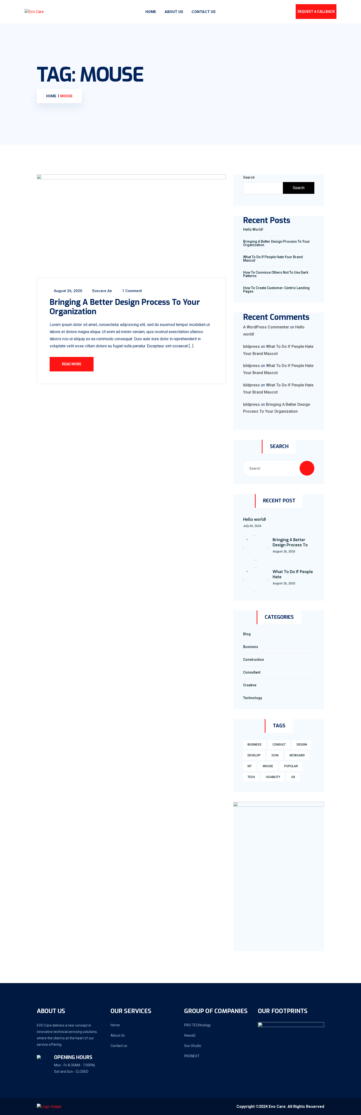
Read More (71, 364)
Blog (247, 634)
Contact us (204, 12)
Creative (249, 685)
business (255, 744)
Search (249, 177)
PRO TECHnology (197, 1025)
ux (293, 777)
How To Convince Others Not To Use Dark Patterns (275, 274)
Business (250, 647)
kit (250, 766)
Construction (253, 659)
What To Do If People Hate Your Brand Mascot (273, 258)
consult (279, 744)
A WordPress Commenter (266, 327)
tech (251, 777)
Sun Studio (192, 1046)
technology (252, 698)
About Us (174, 12)
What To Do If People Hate (293, 574)
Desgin (302, 744)
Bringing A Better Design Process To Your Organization (125, 307)
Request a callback (316, 12)
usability (273, 777)
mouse (268, 766)
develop (254, 755)
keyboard (297, 755)
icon (275, 755)
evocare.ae (101, 291)
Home (150, 12)
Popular (291, 766)
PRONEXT (192, 1056)
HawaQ (189, 1035)
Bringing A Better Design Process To (290, 542)
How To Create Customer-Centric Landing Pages (276, 289)
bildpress (251, 346)
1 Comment (131, 291)
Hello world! (253, 229)
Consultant (251, 672)
